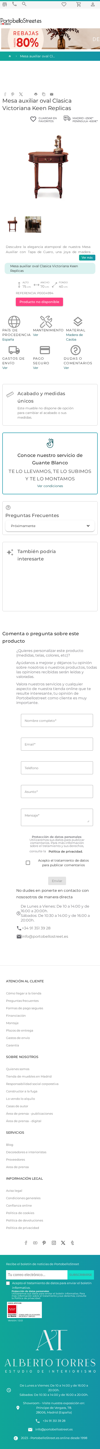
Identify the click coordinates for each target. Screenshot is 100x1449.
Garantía (12, 1045)
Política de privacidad (22, 1228)
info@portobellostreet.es (45, 936)
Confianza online (19, 1205)
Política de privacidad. (27, 1298)
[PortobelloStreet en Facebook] (26, 1243)
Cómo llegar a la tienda (23, 993)
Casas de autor (17, 1106)
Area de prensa (17, 1167)
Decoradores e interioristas (26, 1152)
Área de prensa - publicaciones (29, 1113)
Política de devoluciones (24, 1220)
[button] (50, 525)
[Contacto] (14, 4)
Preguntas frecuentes (22, 1001)
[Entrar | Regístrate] (93, 4)
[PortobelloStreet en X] (64, 1243)
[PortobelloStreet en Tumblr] (73, 1243)
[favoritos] (64, 4)
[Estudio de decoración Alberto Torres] (50, 1374)
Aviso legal (14, 1190)
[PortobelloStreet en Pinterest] (45, 1243)
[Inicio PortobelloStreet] (21, 24)
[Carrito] (79, 4)
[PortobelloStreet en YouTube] (36, 1243)
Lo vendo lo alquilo (20, 1099)
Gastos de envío (18, 1038)
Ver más (87, 257)
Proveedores (15, 1159)
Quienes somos (17, 1069)
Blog (9, 1144)
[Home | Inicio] (9, 56)
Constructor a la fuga (21, 1091)
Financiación (16, 1015)
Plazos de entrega (19, 1030)
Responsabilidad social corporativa (32, 1084)
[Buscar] (24, 4)
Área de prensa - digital (23, 1121)
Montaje (12, 1023)
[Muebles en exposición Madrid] (4, 4)
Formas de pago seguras (24, 1008)
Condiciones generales (23, 1198)
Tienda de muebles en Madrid (29, 1076)
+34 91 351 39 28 (36, 928)
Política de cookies (20, 1213)
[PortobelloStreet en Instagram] (54, 1243)
